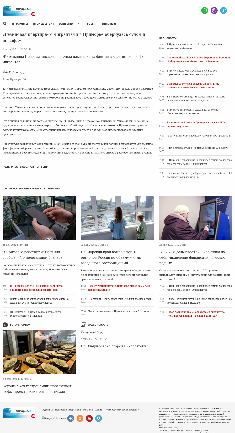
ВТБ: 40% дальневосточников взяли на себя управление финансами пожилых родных (192, 257)
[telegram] (223, 10)
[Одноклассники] (80, 418)
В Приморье (20, 23)
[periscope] (98, 418)
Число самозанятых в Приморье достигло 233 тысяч (197, 147)
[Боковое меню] (5, 24)
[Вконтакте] (70, 418)
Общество (66, 23)
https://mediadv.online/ (168, 428)
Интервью (109, 23)
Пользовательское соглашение (122, 409)
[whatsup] (204, 10)
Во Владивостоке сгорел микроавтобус (114, 346)
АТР (80, 23)
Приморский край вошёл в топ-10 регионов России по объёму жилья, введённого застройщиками (111, 257)
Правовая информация (68, 409)
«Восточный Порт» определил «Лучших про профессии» (199, 135)
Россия (92, 23)
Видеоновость (98, 324)
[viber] (214, 10)
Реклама (88, 409)
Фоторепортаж (19, 324)
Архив (98, 409)
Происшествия (43, 23)
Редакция (47, 409)
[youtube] (89, 418)
